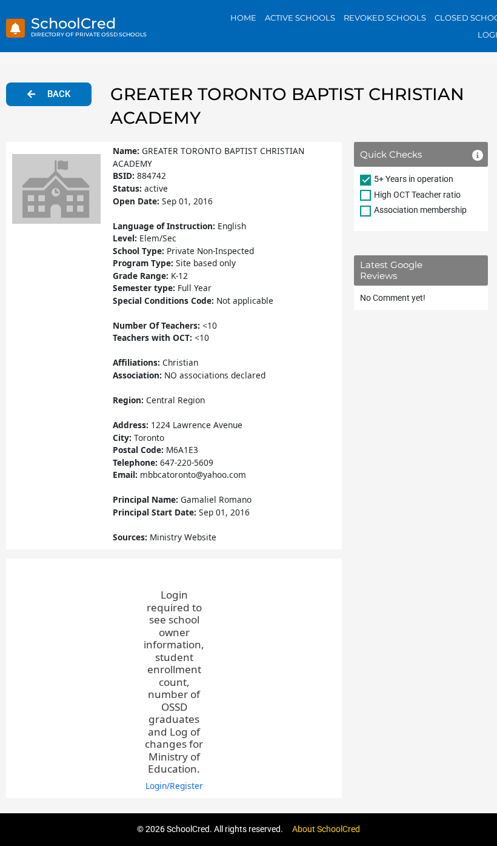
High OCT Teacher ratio (417, 195)
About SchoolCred (326, 829)
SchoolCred (73, 23)
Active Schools (300, 17)
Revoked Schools (385, 17)
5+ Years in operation (413, 179)
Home (243, 17)
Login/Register (174, 785)
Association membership (420, 210)
